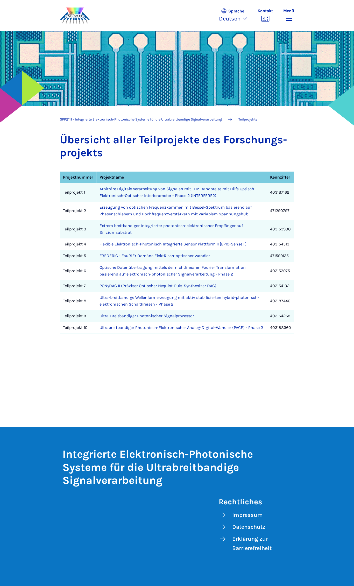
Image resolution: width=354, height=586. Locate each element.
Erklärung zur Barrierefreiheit (252, 543)
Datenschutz (248, 527)
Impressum (247, 515)
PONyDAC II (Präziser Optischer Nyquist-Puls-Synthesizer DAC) (158, 285)
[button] (235, 15)
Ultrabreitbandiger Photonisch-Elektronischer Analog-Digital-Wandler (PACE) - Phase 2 (181, 327)
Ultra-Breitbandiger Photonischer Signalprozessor (147, 315)
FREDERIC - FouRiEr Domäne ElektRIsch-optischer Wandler (155, 255)
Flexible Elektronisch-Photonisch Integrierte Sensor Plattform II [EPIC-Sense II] (173, 244)
